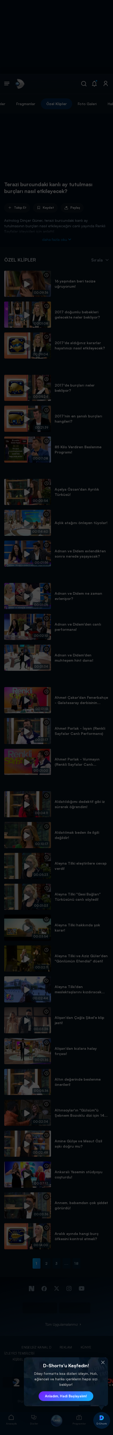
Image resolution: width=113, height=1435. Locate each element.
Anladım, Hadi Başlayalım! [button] (66, 1396)
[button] (103, 1362)
